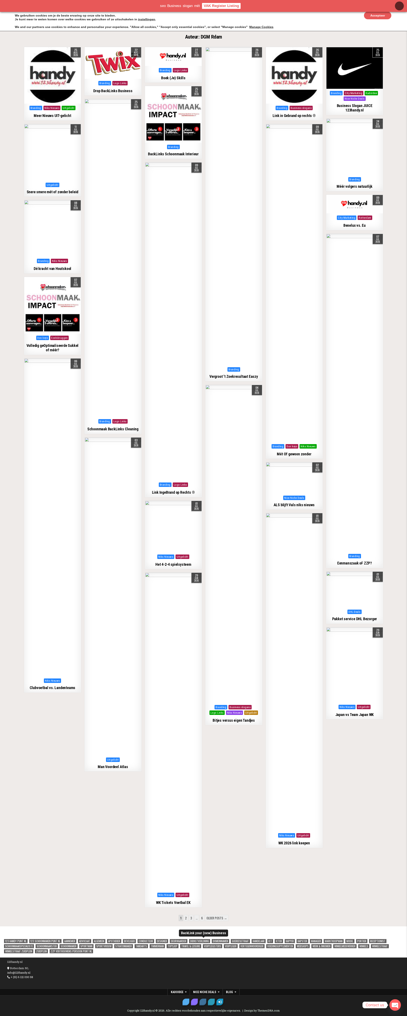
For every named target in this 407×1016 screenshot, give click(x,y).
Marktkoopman (334, 941)
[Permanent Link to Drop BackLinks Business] (113, 63)
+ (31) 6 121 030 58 (21, 977)
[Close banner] (399, 5)
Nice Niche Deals (355, 98)
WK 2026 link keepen (294, 843)
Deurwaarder (178, 941)
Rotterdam (365, 217)
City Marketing (353, 93)
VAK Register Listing (221, 6)
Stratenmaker (123, 946)
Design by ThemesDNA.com (262, 1010)
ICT (270, 941)
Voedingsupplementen (280, 946)
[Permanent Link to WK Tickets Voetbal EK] (173, 732)
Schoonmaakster (47, 946)
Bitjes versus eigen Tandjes (234, 720)
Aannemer (69, 941)
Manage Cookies (261, 27)
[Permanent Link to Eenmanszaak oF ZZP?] (354, 393)
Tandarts (141, 946)
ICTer (279, 941)
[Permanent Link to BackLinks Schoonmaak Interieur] (173, 114)
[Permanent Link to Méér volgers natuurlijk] (354, 147)
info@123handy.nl (18, 972)
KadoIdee (371, 93)
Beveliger (129, 941)
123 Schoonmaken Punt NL (45, 941)
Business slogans (301, 108)
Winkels (363, 946)
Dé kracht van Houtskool (52, 268)
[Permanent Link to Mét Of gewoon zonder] (294, 283)
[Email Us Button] (211, 1002)
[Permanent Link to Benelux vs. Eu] (354, 204)
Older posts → (216, 918)
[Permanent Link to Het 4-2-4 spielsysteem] (173, 526)
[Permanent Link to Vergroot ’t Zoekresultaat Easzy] (234, 206)
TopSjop (172, 946)
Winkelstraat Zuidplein (18, 951)
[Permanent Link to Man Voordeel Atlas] (113, 596)
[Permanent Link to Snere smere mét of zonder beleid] (52, 152)
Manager (316, 941)
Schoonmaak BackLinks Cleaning (112, 429)
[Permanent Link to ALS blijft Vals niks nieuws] (294, 477)
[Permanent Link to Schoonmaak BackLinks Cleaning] (113, 258)
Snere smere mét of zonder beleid (52, 192)
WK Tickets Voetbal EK (173, 902)
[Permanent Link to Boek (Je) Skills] (173, 56)
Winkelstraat (380, 946)
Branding (36, 108)
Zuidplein (41, 951)
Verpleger (231, 946)
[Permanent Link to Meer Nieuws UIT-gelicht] (52, 75)
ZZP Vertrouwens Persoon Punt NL (71, 951)
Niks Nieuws (52, 108)
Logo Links (120, 83)
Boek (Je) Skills (173, 78)
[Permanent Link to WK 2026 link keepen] (294, 672)
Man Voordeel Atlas (113, 766)
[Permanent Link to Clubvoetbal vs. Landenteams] (52, 517)
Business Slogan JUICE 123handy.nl (354, 108)
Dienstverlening (199, 941)
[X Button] (186, 1002)
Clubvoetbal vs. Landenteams (52, 687)
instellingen (146, 19)
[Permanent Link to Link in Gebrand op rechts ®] (294, 75)
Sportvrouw (104, 946)
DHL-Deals (354, 611)
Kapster (302, 941)
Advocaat (84, 941)
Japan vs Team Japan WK (354, 714)
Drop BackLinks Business (112, 91)
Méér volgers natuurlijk (354, 186)
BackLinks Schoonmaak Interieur (173, 154)
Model (349, 941)
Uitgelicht (68, 108)
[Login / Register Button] (219, 1002)
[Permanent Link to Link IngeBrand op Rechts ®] (173, 321)
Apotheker (114, 941)
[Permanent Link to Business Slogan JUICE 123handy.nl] (354, 68)
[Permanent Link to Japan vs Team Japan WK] (354, 665)
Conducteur (146, 941)
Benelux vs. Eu (354, 225)
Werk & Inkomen (321, 946)
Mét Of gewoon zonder (294, 454)
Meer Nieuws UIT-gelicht (52, 115)
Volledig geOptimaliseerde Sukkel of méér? (52, 347)
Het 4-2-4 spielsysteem (173, 564)
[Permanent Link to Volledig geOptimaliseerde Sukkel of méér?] (52, 305)
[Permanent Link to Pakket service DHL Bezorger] (354, 589)
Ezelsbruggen (59, 337)
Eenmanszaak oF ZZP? (354, 563)
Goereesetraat (240, 941)
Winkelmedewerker (344, 946)
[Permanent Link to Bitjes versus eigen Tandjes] (234, 544)
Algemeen (99, 941)
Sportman (86, 946)
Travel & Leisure (190, 946)
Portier (361, 941)
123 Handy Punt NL (15, 941)
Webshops (303, 946)
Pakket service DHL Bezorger (354, 619)
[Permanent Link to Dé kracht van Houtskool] (52, 228)
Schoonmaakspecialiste (19, 946)
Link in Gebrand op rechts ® (294, 115)
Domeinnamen (220, 941)
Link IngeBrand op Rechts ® (173, 492)
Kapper (290, 941)
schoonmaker (69, 946)
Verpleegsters (212, 946)
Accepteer (377, 15)
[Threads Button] (194, 1002)
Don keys (292, 446)
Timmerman (157, 946)
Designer (162, 941)
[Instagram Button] (202, 1002)
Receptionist (377, 941)
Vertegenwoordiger (251, 946)
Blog (229, 992)
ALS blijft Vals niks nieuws (294, 505)
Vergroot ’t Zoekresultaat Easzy (233, 376)
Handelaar (259, 941)
